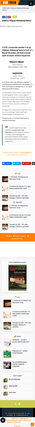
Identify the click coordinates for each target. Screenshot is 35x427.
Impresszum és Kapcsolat (16, 413)
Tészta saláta (12, 392)
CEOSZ (10, 236)
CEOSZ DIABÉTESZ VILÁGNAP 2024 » (17, 154)
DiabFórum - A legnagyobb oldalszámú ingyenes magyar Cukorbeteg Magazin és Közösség (17, 420)
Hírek (8, 8)
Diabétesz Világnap (20, 236)
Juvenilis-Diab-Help (17, 238)
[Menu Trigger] (31, 3)
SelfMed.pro (17, 426)
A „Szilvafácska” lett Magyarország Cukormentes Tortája (18, 178)
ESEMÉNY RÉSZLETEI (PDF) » (11, 152)
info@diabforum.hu (22, 415)
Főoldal (4, 8)
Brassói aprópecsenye (14, 379)
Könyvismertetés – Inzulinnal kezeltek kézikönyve (20, 352)
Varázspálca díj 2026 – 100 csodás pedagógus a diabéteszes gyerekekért (19, 197)
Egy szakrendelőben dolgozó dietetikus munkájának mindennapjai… (19, 364)
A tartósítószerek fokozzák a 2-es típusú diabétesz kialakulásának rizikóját (20, 187)
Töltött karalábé (13, 386)
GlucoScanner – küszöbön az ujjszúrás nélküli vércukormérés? (21, 341)
